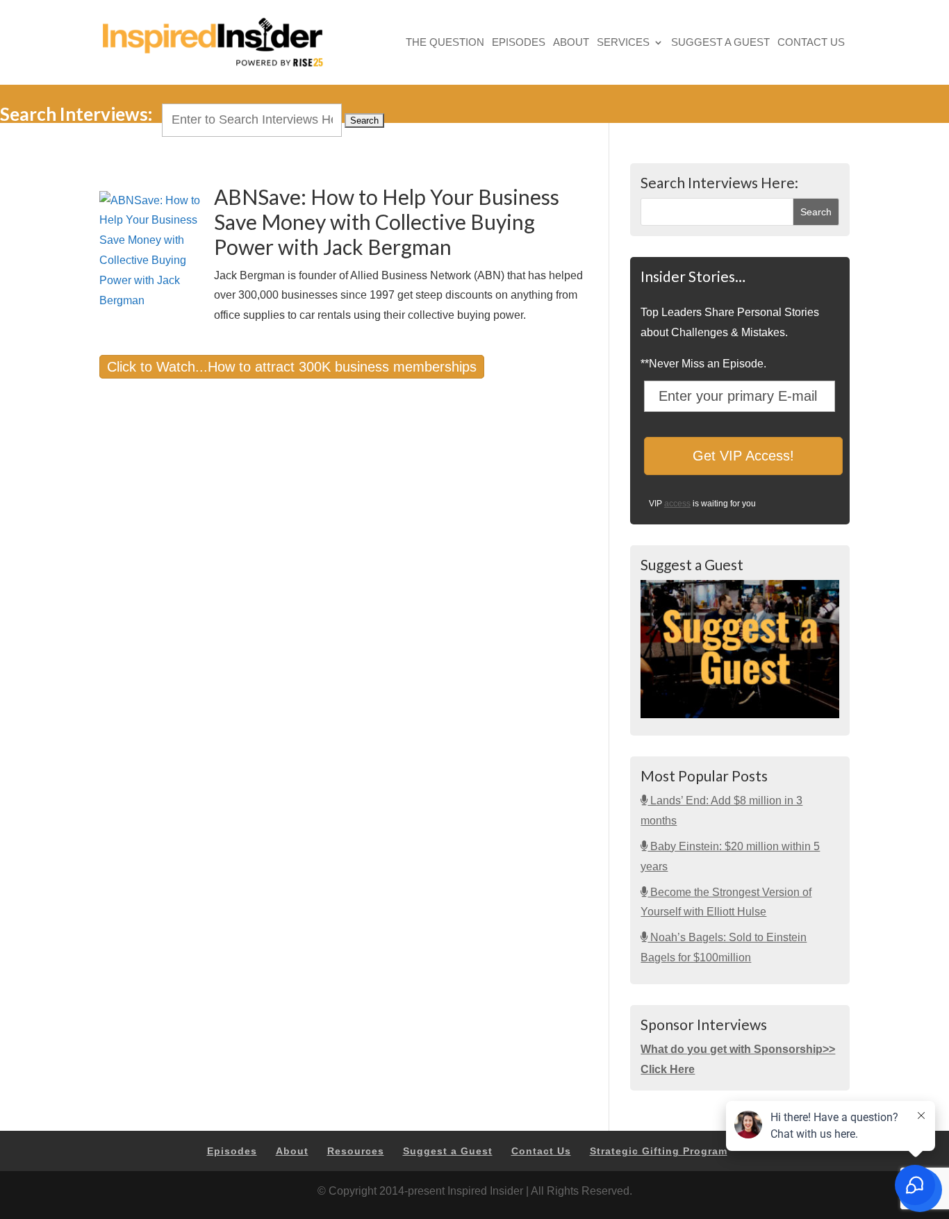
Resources (355, 1150)
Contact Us (811, 43)
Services (623, 43)
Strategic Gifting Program (658, 1150)
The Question (445, 43)
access (677, 503)
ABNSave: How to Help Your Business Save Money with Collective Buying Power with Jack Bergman (386, 221)
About (571, 43)
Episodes (518, 43)
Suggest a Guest (720, 43)
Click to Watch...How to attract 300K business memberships (292, 366)
